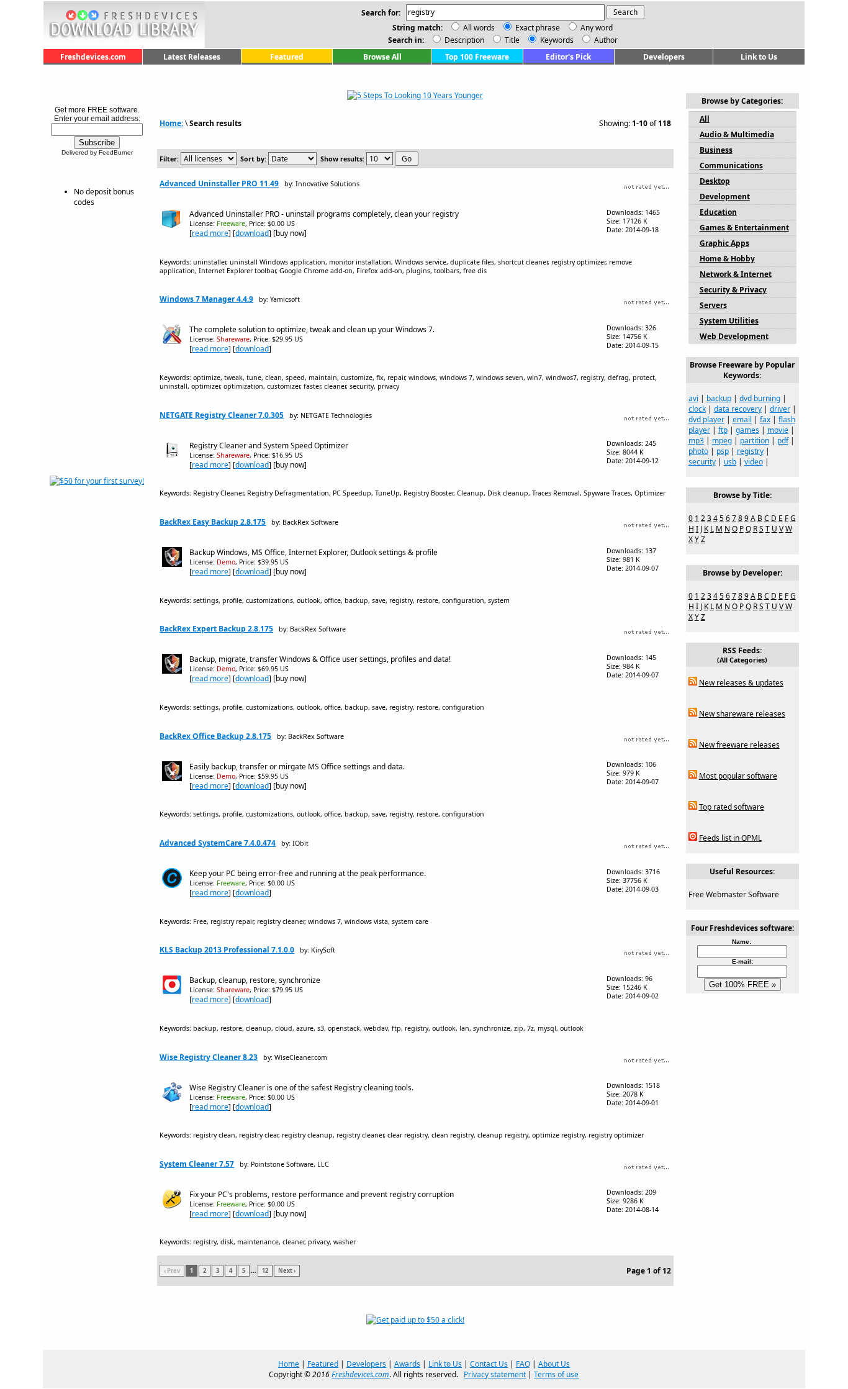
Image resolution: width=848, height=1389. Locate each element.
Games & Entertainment (744, 227)
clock (697, 409)
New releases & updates (741, 682)
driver (780, 409)
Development (725, 196)
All (705, 119)
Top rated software (731, 807)
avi (693, 398)
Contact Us (489, 1364)
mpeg (722, 440)
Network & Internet (736, 274)
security (702, 461)
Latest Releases (191, 57)
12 (265, 1271)
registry (750, 451)
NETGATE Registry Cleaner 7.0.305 (222, 415)
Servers (713, 305)
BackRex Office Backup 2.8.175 (215, 736)
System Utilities (729, 320)
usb (730, 461)
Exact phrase (537, 27)
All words (479, 27)
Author (605, 40)
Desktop (715, 181)
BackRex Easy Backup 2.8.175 (213, 522)
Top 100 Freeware (477, 57)
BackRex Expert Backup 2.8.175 (216, 628)
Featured (287, 57)
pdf (782, 440)
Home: (171, 123)
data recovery (738, 409)
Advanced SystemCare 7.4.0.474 (218, 843)
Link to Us (759, 57)
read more (210, 233)
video (753, 461)
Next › (286, 1271)
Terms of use (556, 1374)
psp (722, 451)
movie (777, 430)
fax (765, 419)
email (742, 419)
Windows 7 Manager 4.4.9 (206, 299)
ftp (723, 430)
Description (463, 40)
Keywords (556, 40)
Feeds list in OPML (730, 838)
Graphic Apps (724, 243)
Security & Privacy (733, 289)
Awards (407, 1364)
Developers (664, 57)
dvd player (706, 419)
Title (511, 40)
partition (754, 440)
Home (288, 1364)
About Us (554, 1364)
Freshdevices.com (93, 57)
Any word (596, 27)
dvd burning (759, 398)
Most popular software (738, 776)
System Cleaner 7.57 (197, 1164)
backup (718, 398)
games (747, 430)
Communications (731, 165)
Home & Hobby (727, 258)
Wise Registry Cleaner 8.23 (209, 1057)
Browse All (382, 57)
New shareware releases (742, 713)
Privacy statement (495, 1374)
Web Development (734, 336)
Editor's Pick (568, 57)
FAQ (523, 1364)
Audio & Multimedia (737, 134)
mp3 (696, 440)
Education (718, 212)
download (252, 233)
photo (698, 451)
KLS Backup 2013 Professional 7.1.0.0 (227, 949)
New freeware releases (739, 745)
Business (716, 150)
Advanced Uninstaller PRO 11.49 (219, 183)
